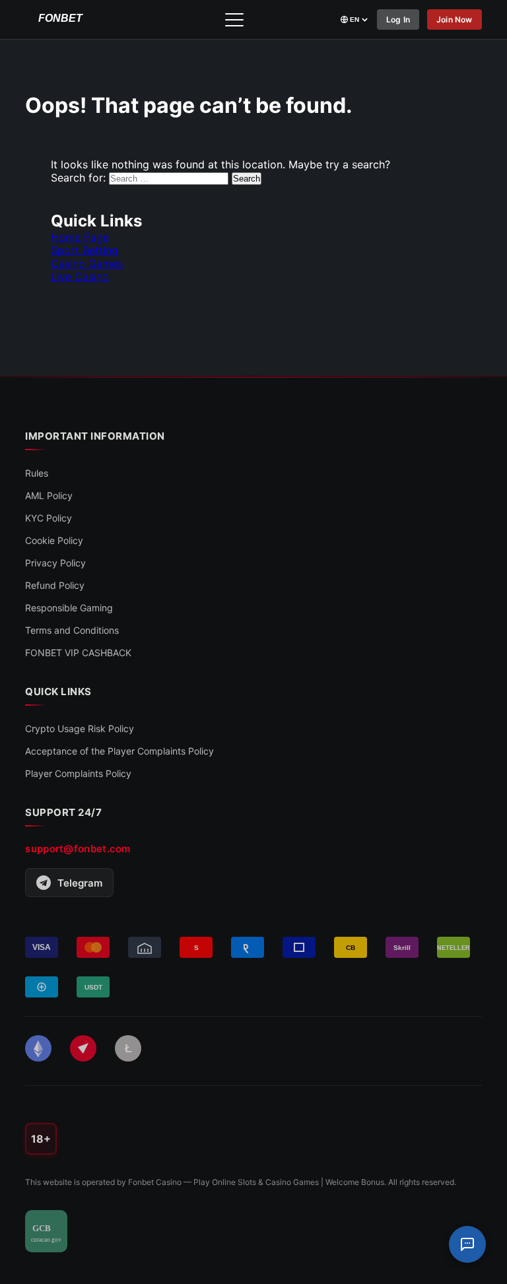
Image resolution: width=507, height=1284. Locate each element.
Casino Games (87, 263)
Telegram (79, 883)
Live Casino (80, 276)
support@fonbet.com (77, 848)
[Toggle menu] (234, 19)
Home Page (80, 237)
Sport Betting (84, 250)
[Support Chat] (467, 1244)
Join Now (454, 19)
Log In (398, 19)
